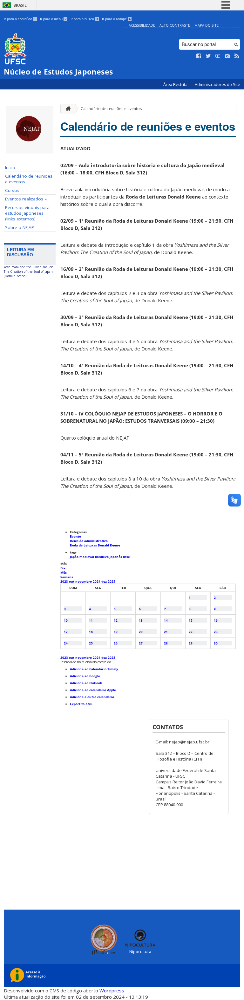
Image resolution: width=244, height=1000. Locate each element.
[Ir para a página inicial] (67, 109)
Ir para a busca (84, 19)
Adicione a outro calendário (92, 697)
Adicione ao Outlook (86, 683)
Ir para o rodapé (116, 19)
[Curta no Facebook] (198, 56)
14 (166, 620)
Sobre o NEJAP (19, 227)
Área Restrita (175, 84)
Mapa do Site (206, 25)
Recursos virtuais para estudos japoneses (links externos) (27, 213)
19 (116, 632)
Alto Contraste (174, 25)
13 (141, 620)
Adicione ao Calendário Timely (94, 669)
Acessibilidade (142, 25)
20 (141, 632)
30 (216, 643)
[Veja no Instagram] (227, 56)
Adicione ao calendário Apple (93, 690)
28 (166, 643)
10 (66, 620)
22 (191, 632)
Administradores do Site (217, 84)
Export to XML (81, 704)
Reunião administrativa (89, 541)
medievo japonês (109, 556)
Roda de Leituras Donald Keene (95, 545)
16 (216, 620)
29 (191, 643)
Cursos (12, 190)
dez (104, 581)
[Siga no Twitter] (208, 56)
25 (91, 643)
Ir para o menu (53, 19)
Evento (75, 536)
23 (216, 632)
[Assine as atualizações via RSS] (237, 56)
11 (91, 620)
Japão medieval (82, 556)
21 (166, 632)
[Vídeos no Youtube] (217, 56)
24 (66, 643)
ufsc (126, 556)
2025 (111, 581)
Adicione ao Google (85, 676)
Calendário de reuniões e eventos (28, 179)
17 (66, 632)
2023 (64, 581)
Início (10, 167)
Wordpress (111, 990)
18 (91, 632)
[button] (85, 662)
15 (191, 620)
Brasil (20, 5)
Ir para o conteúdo (20, 19)
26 (116, 643)
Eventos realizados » (26, 199)
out (72, 581)
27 (141, 643)
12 (116, 620)
